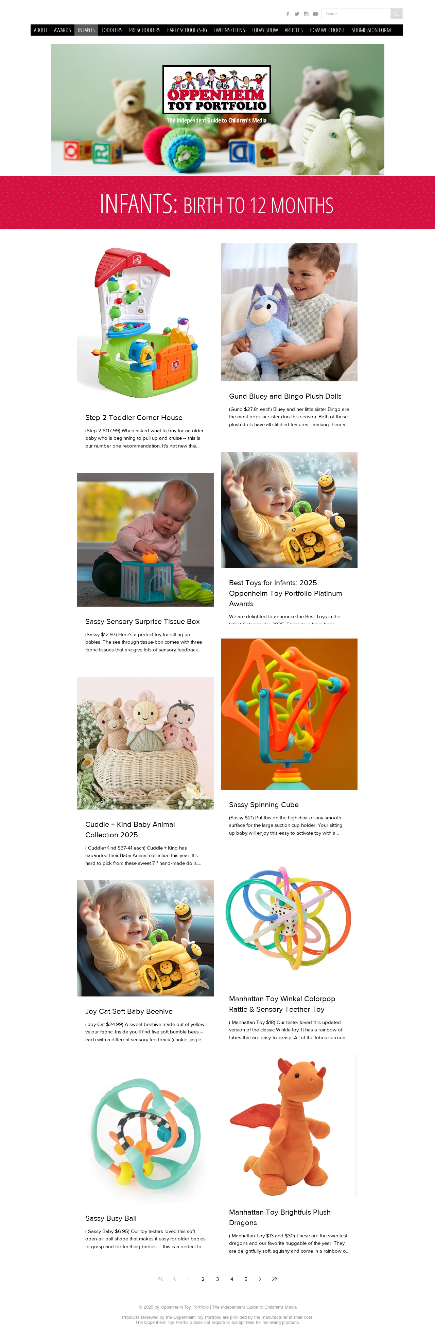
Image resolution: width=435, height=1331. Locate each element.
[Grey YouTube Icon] (315, 14)
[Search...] (396, 13)
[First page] (160, 1279)
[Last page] (274, 1279)
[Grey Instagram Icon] (306, 14)
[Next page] (260, 1279)
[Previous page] (175, 1279)
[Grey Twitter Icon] (297, 14)
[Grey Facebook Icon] (288, 14)
